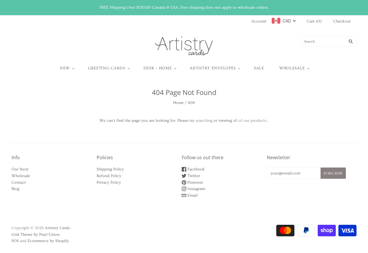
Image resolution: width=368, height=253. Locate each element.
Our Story (20, 169)
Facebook (195, 169)
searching (203, 120)
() (314, 21)
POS (15, 241)
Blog (15, 189)
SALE (259, 68)
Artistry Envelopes (213, 68)
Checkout (342, 21)
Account (259, 21)
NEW (65, 68)
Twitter (193, 176)
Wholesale (292, 68)
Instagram (195, 189)
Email (192, 195)
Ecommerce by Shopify (48, 241)
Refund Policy (109, 176)
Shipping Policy (110, 169)
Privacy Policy (109, 182)
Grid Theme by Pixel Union (36, 234)
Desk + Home (157, 68)
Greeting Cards (106, 68)
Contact (19, 182)
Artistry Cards (57, 228)
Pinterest (194, 182)
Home (178, 102)
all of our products (250, 120)
